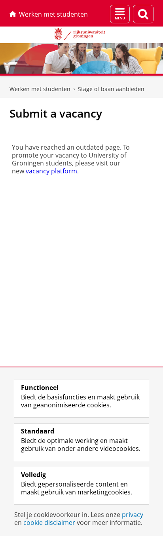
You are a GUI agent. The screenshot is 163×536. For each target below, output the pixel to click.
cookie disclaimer (49, 522)
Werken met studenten (53, 14)
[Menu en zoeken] (120, 14)
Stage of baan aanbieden (111, 89)
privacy (132, 515)
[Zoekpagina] (143, 14)
